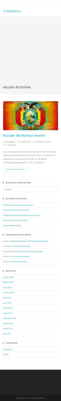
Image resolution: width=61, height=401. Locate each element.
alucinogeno (10, 141)
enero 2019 (7, 313)
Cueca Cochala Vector (12, 225)
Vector (48, 141)
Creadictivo (12, 11)
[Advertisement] (30, 53)
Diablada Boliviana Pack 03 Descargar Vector (29, 241)
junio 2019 (7, 303)
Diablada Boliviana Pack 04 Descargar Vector (21, 215)
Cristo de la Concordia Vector (15, 220)
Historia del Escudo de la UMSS (16, 210)
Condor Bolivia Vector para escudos (18, 205)
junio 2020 (7, 287)
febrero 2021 (8, 282)
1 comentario (11, 145)
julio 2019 (7, 297)
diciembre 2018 (9, 318)
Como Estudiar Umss (18, 261)
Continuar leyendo (15, 169)
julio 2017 (7, 333)
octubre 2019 (8, 292)
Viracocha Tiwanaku (21, 246)
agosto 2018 (8, 323)
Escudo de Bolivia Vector (24, 135)
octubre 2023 (8, 277)
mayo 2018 (7, 328)
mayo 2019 (7, 308)
